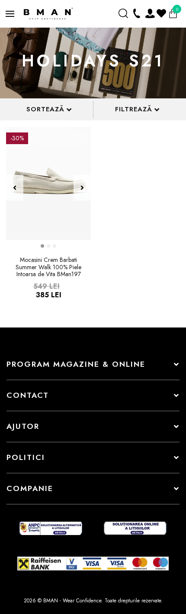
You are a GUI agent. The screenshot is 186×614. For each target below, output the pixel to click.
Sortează (45, 109)
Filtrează (133, 109)
